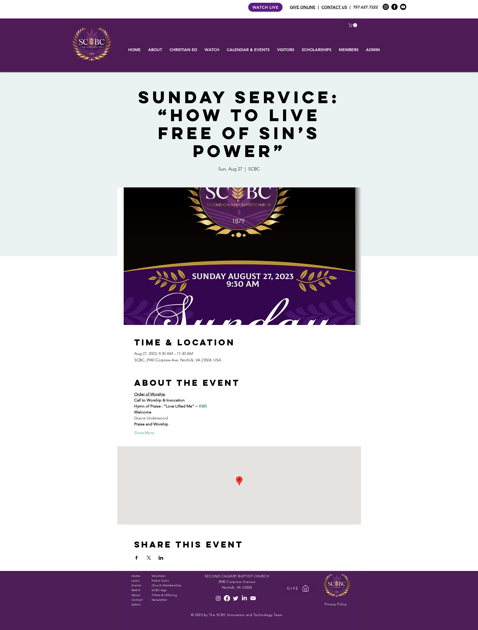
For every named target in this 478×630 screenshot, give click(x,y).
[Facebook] (394, 7)
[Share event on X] (148, 558)
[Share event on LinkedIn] (161, 558)
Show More (144, 432)
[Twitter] (236, 598)
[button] (353, 25)
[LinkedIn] (244, 598)
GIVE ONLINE (302, 7)
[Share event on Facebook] (136, 558)
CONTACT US (334, 7)
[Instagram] (386, 7)
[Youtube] (403, 7)
